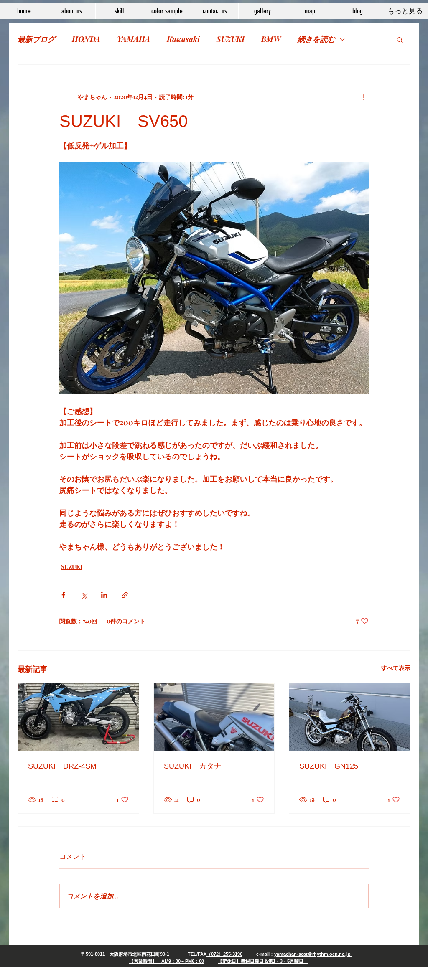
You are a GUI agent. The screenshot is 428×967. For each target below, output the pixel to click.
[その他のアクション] (364, 96)
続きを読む (316, 39)
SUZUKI (231, 39)
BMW (271, 39)
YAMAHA (133, 39)
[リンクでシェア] (125, 595)
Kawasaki (183, 39)
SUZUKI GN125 (328, 766)
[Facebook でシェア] (63, 595)
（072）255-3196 (224, 954)
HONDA (86, 39)
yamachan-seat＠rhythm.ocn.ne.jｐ (313, 954)
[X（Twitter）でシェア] (84, 595)
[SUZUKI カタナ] (214, 717)
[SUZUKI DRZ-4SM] (78, 717)
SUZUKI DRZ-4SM (62, 766)
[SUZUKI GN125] (349, 717)
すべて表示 (395, 668)
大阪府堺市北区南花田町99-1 (139, 954)
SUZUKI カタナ (193, 766)
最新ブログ (36, 39)
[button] (400, 39)
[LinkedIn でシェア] (104, 595)
